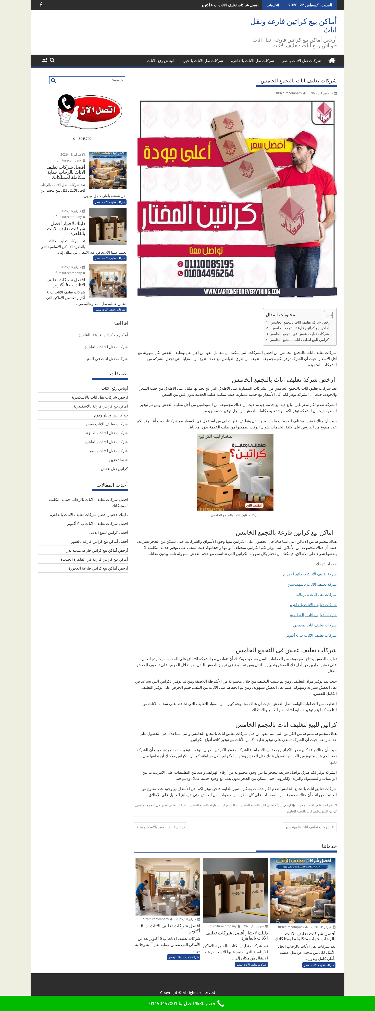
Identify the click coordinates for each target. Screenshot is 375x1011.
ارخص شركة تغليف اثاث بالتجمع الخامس (300, 322)
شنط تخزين (118, 459)
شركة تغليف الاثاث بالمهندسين (312, 584)
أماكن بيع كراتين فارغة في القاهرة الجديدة (94, 559)
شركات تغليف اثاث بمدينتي (315, 624)
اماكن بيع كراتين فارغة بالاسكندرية (100, 406)
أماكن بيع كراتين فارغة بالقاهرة (103, 334)
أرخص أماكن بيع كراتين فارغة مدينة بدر (97, 550)
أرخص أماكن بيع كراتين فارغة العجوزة (98, 568)
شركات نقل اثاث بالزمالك (316, 594)
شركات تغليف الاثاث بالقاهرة (313, 604)
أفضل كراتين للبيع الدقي (108, 532)
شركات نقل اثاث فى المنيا (106, 358)
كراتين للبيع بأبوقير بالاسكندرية (162, 826)
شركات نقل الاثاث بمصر (301, 60)
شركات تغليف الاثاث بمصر (316, 805)
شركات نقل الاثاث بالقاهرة (252, 60)
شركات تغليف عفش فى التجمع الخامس (300, 333)
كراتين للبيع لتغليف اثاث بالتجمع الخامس (300, 339)
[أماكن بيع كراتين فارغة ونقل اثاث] (332, 59)
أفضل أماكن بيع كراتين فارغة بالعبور (99, 541)
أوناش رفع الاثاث (160, 60)
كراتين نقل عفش (114, 468)
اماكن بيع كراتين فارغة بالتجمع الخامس (300, 328)
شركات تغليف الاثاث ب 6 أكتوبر (311, 635)
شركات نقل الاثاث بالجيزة (202, 60)
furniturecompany (289, 93)
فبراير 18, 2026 (321, 927)
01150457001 (83, 138)
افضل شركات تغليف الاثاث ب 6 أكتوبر (230, 5)
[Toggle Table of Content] (325, 315)
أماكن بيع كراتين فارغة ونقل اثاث (293, 25)
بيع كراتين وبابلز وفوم (111, 414)
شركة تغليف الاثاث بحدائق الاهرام (310, 573)
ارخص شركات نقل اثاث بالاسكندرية (99, 397)
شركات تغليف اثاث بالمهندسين (307, 826)
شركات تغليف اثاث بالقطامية (313, 614)
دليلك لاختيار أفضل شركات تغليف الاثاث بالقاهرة (89, 514)
